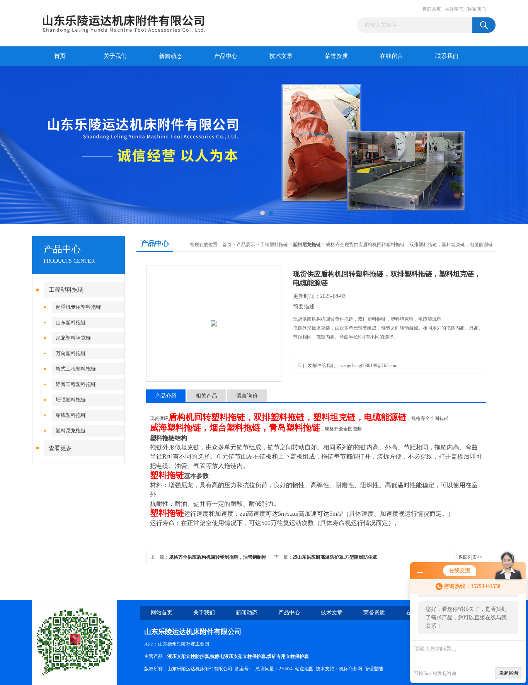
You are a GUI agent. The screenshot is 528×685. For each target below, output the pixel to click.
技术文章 (281, 56)
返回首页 (431, 9)
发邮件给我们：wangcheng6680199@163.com (351, 365)
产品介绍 (166, 396)
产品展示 (246, 244)
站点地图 (304, 668)
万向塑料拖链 (71, 353)
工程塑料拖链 (66, 290)
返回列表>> (470, 557)
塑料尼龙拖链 (71, 430)
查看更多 (60, 448)
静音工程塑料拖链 (76, 384)
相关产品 (206, 396)
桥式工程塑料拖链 (76, 369)
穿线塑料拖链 (71, 415)
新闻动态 (170, 56)
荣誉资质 (336, 56)
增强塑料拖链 (71, 400)
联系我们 (476, 9)
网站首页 (161, 612)
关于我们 (115, 56)
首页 (60, 56)
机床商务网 (350, 668)
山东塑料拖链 (71, 322)
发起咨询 (508, 673)
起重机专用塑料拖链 (78, 307)
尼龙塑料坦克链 (73, 338)
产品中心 (225, 56)
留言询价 (247, 396)
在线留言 (454, 9)
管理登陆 (373, 668)
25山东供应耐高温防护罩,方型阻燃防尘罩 (335, 557)
